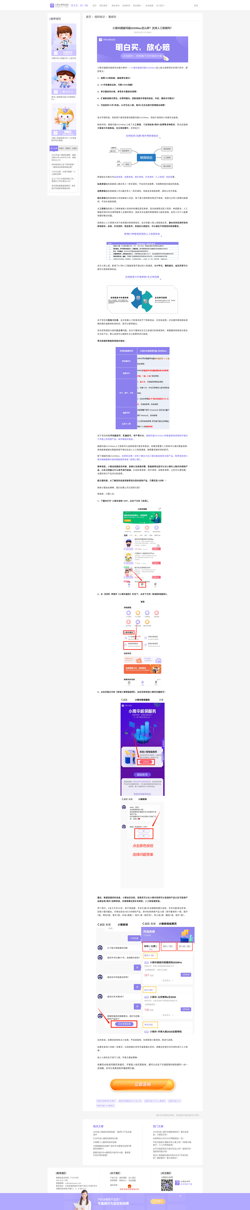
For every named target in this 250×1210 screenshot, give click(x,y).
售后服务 (137, 5)
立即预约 (158, 1201)
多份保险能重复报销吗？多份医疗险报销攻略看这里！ (63, 187)
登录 (196, 5)
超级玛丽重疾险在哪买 (106, 1101)
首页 (94, 5)
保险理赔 (123, 1178)
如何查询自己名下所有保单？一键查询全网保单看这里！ (63, 165)
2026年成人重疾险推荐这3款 (105, 1138)
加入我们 (132, 1178)
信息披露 (149, 5)
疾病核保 (126, 5)
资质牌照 (113, 1180)
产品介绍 (113, 1178)
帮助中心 (123, 1180)
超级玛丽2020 (174, 1101)
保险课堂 (103, 5)
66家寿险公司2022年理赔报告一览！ (169, 1138)
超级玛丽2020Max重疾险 (155, 1101)
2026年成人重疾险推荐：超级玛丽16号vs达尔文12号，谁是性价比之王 (64, 157)
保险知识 (101, 17)
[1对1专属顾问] (142, 62)
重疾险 (112, 17)
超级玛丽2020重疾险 (105, 1106)
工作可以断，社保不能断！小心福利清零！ (63, 173)
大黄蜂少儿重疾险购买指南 (105, 1142)
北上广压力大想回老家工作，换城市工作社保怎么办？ (63, 180)
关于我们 (160, 5)
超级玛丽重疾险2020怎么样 (130, 1101)
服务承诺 (116, 5)
